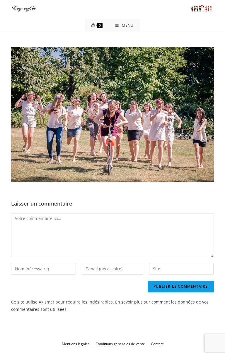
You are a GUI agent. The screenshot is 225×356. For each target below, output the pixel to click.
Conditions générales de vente (120, 343)
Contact (157, 343)
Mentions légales (76, 343)
